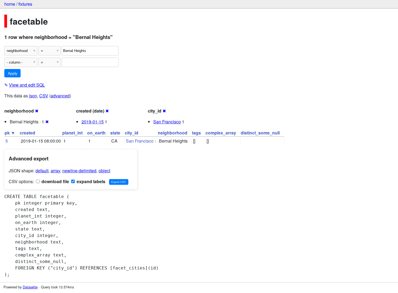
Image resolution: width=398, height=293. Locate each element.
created (27, 133)
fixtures (25, 4)
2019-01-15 (92, 121)
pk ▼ (10, 133)
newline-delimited (79, 170)
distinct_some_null (260, 133)
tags (196, 133)
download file (54, 181)
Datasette (30, 286)
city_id (131, 133)
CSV (43, 96)
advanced (60, 96)
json (33, 96)
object (104, 170)
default (41, 170)
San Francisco (167, 121)
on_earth (96, 133)
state (115, 133)
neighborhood (172, 133)
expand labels (90, 181)
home (9, 4)
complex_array (220, 133)
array (55, 170)
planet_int (72, 133)
